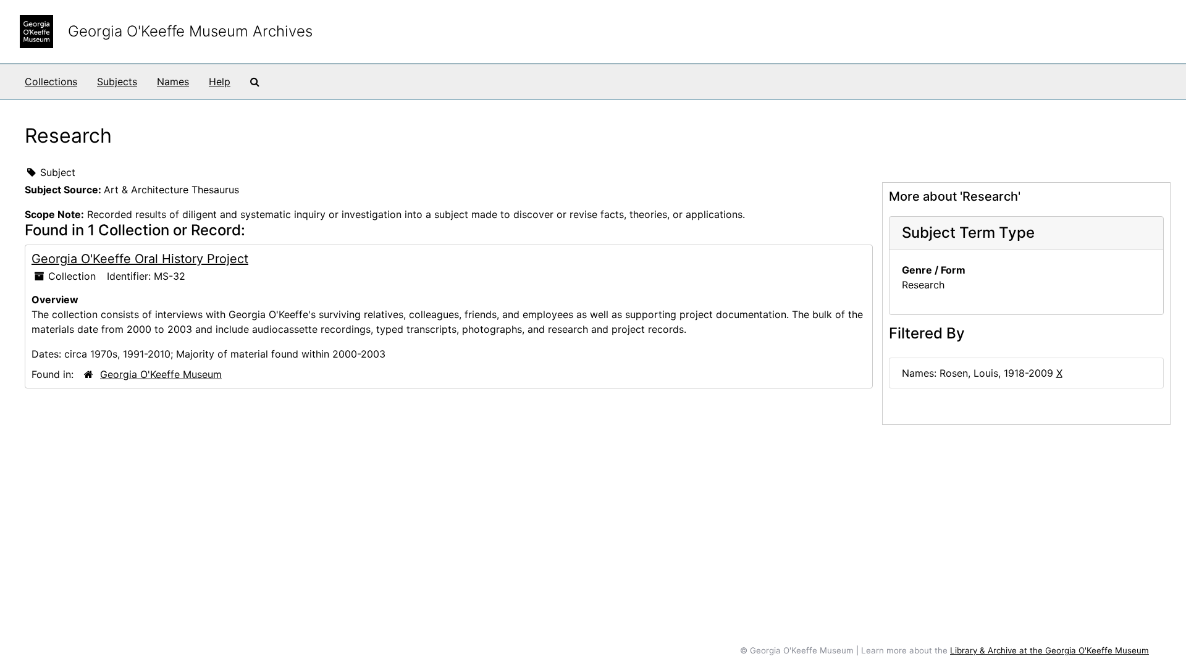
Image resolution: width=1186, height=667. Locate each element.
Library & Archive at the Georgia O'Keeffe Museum (1049, 650)
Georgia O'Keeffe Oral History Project (140, 258)
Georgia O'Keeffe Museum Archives (190, 31)
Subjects (117, 81)
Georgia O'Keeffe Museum (161, 374)
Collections (51, 81)
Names (173, 81)
